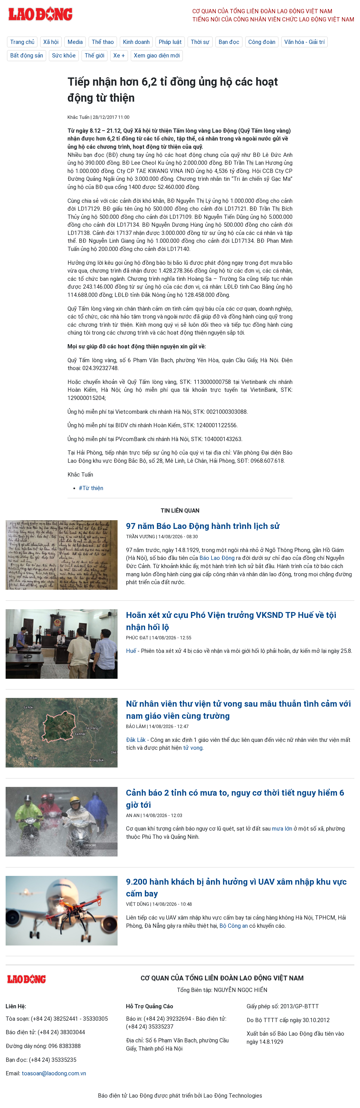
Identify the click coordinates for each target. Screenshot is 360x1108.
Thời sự (200, 42)
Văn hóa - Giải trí (304, 42)
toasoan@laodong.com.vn (54, 1073)
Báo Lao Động (217, 558)
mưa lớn (282, 828)
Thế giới (94, 55)
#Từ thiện (91, 488)
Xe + (119, 55)
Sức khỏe (64, 55)
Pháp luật (170, 42)
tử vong (192, 747)
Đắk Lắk (136, 740)
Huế (131, 651)
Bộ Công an (233, 925)
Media (75, 42)
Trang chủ (22, 42)
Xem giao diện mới (157, 55)
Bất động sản (26, 55)
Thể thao (103, 42)
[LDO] (62, 556)
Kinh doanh (136, 42)
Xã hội (50, 42)
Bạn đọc (229, 42)
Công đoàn (261, 42)
